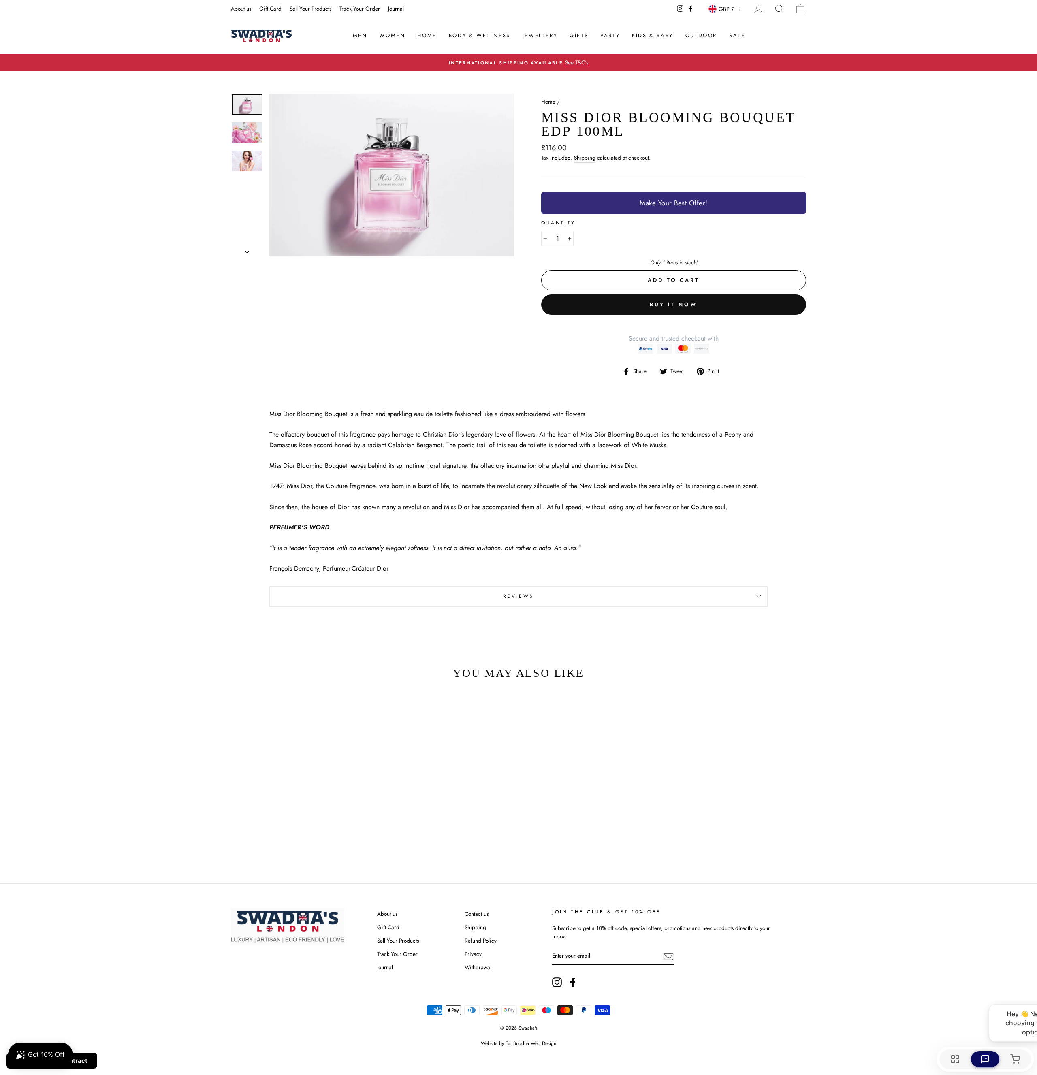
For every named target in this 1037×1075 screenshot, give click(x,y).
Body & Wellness (479, 35)
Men (360, 35)
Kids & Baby (652, 35)
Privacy (473, 954)
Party (610, 35)
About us (241, 8)
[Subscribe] (668, 956)
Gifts (579, 35)
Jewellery (540, 35)
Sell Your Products (310, 8)
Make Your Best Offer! (674, 203)
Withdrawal (478, 967)
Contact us (477, 914)
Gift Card (270, 8)
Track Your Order (359, 8)
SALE (737, 35)
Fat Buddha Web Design (531, 1043)
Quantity (558, 222)
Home (426, 35)
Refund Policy (481, 940)
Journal (396, 8)
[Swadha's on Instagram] (557, 982)
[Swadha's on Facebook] (573, 982)
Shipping (584, 158)
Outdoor (701, 35)
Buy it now (674, 304)
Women (392, 35)
